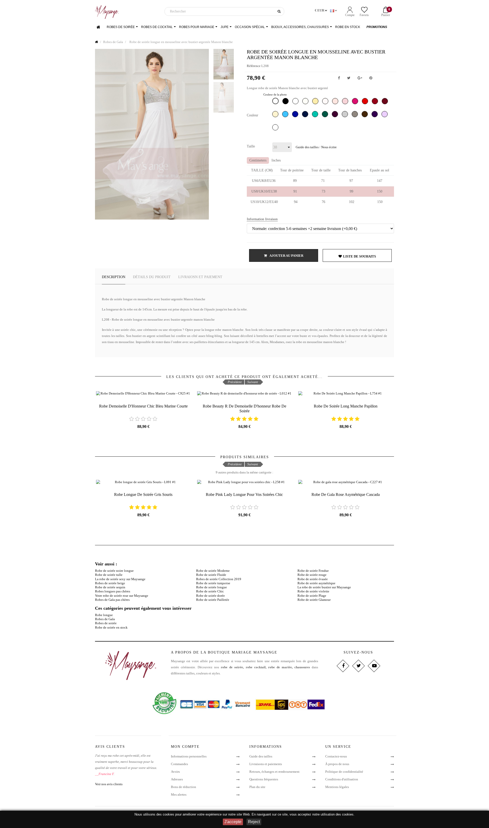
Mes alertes (178, 794)
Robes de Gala (105, 619)
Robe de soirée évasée (312, 579)
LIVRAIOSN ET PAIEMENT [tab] (200, 277)
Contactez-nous (336, 756)
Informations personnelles (189, 756)
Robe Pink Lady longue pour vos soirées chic (244, 494)
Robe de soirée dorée (210, 596)
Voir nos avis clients (109, 784)
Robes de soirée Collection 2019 (218, 579)
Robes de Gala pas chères (112, 600)
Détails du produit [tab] (152, 277)
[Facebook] (342, 666)
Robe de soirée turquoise (213, 583)
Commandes (179, 764)
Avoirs (175, 771)
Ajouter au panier (286, 255)
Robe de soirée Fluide (211, 575)
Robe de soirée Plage (311, 596)
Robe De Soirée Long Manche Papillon (345, 406)
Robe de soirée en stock (111, 627)
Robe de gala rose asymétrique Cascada (345, 494)
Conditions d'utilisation (341, 779)
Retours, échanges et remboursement (274, 771)
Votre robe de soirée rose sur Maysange (121, 596)
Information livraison (262, 219)
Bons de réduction (183, 787)
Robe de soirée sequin (110, 587)
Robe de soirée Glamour (314, 600)
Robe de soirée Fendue (313, 571)
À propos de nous (337, 764)
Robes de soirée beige (110, 583)
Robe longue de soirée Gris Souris (143, 494)
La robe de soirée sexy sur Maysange (120, 579)
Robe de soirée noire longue (114, 571)
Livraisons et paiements (265, 764)
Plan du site (257, 787)
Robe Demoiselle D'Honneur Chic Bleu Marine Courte (143, 406)
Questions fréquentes (263, 779)
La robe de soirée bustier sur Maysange (324, 587)
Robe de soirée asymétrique (316, 583)
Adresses (177, 779)
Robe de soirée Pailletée (212, 600)
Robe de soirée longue (211, 587)
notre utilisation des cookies (333, 814)
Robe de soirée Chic (210, 591)
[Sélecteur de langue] (334, 11)
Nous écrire (329, 147)
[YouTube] (374, 666)
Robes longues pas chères (112, 591)
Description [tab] (113, 277)
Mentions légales (337, 787)
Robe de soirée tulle (109, 575)
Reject (254, 822)
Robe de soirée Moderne (213, 571)
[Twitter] (358, 666)
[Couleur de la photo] (276, 102)
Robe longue (104, 615)
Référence (254, 66)
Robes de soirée (106, 623)
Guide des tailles (307, 147)
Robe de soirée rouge (312, 575)
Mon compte (185, 747)
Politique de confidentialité (344, 771)
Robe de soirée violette (313, 591)
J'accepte (232, 822)
